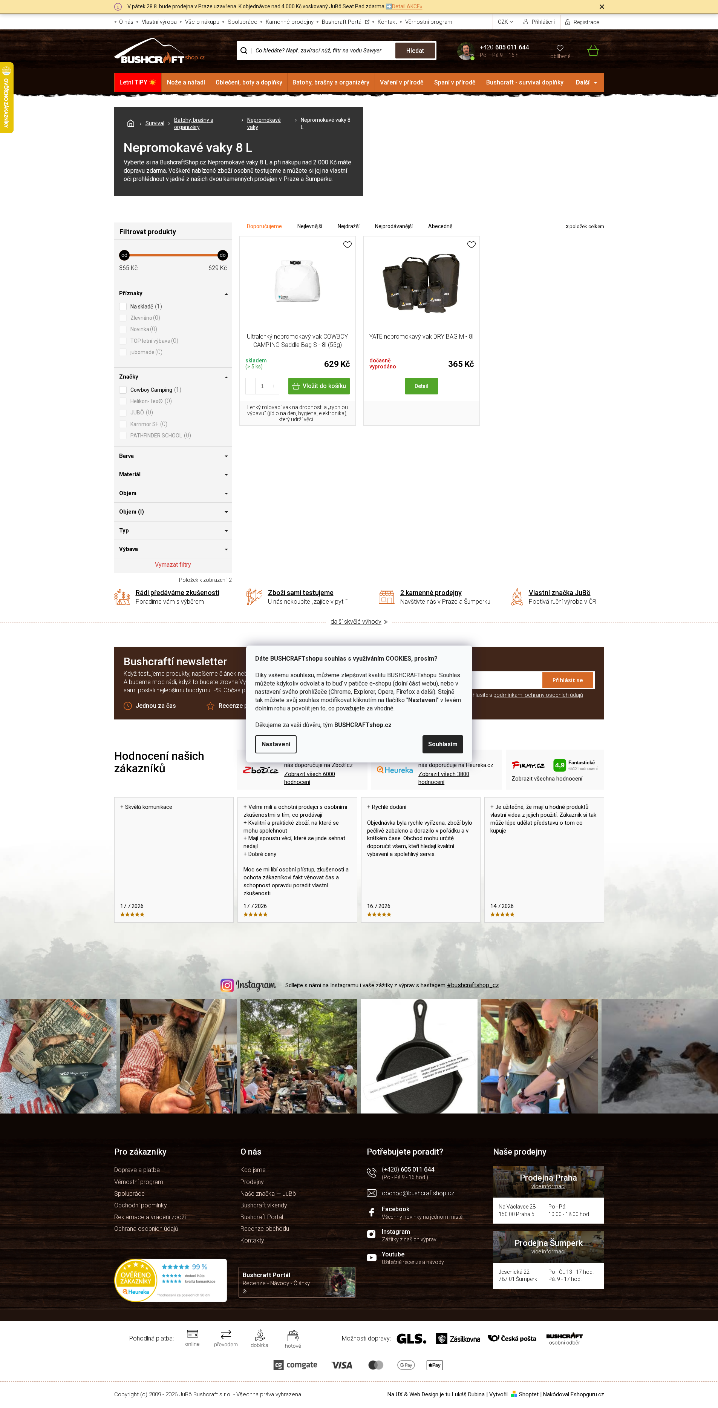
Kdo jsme (253, 1169)
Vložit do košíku (324, 386)
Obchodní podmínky (140, 1205)
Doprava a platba (137, 1169)
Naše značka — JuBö (268, 1193)
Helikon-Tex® (150, 401)
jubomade (145, 352)
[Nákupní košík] (588, 50)
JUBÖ (140, 412)
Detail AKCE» (407, 6)
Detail (422, 386)
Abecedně (440, 226)
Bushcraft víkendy (263, 1205)
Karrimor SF (147, 424)
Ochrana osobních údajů (146, 1228)
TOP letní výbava (153, 340)
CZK (503, 22)
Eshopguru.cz (587, 1394)
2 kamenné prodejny (431, 593)
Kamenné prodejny (290, 21)
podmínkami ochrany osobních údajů (538, 695)
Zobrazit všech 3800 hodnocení (443, 778)
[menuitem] (138, 82)
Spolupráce (242, 21)
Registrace (586, 22)
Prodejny (252, 1182)
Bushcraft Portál (342, 21)
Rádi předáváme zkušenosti (177, 593)
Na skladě (145, 306)
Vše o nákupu (202, 21)
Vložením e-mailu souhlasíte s (502, 695)
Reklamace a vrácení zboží (150, 1217)
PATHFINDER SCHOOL (159, 435)
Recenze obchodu (264, 1228)
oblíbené (560, 56)
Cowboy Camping (154, 389)
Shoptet (529, 1394)
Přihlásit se (568, 680)
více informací (548, 1186)
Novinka (142, 329)
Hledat (415, 50)
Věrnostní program (428, 21)
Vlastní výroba (159, 21)
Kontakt (387, 21)
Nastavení (276, 744)
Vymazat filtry (173, 564)
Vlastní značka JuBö (560, 593)
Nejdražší (349, 226)
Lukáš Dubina (468, 1394)
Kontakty (252, 1240)
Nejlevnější (309, 226)
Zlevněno (144, 317)
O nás (126, 21)
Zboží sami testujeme (301, 593)
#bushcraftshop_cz (473, 985)
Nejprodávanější (394, 226)
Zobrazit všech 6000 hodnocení (309, 778)
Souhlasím (443, 744)
